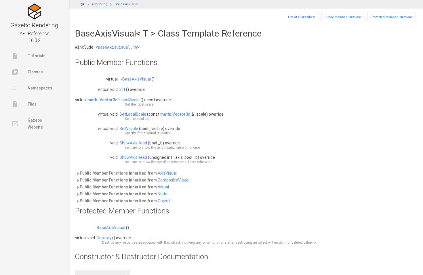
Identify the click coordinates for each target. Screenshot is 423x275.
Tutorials (28, 55)
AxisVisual (167, 173)
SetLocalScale (132, 114)
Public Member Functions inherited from (128, 173)
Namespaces (32, 88)
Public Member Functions (343, 17)
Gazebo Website (27, 123)
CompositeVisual (173, 180)
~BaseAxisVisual (135, 79)
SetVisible (128, 128)
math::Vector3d (102, 100)
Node (162, 194)
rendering (99, 4)
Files (24, 104)
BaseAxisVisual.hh (117, 47)
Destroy (104, 238)
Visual (163, 187)
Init (122, 89)
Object (164, 200)
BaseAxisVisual (126, 4)
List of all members (302, 17)
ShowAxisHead (133, 143)
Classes (27, 71)
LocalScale (129, 100)
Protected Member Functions (392, 17)
